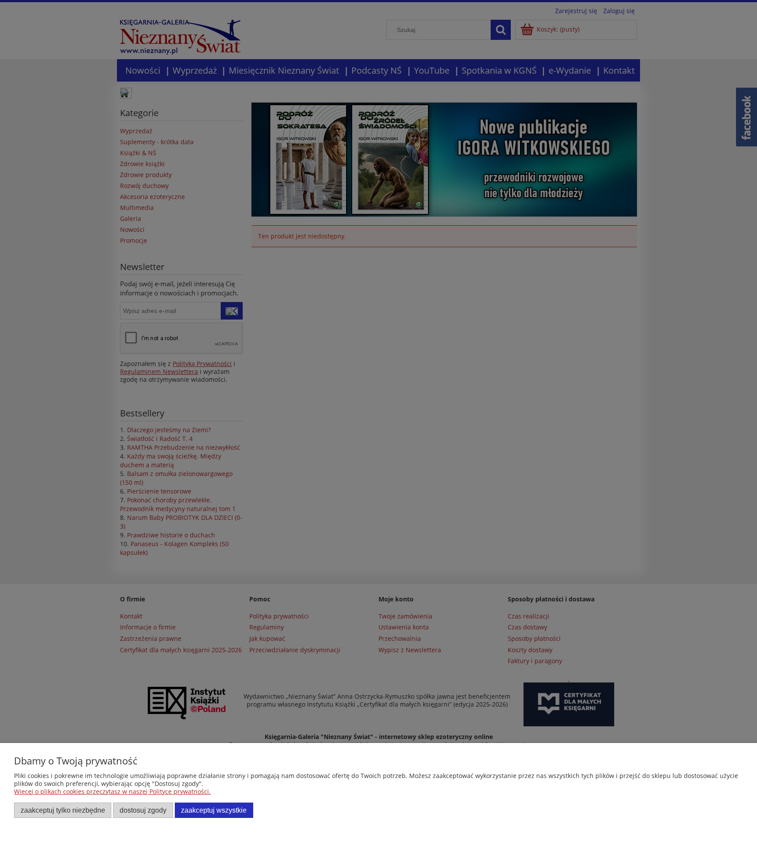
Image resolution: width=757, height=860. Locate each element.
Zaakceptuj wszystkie (214, 810)
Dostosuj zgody (143, 810)
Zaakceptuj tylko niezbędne (63, 810)
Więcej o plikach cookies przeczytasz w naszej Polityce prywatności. (112, 791)
